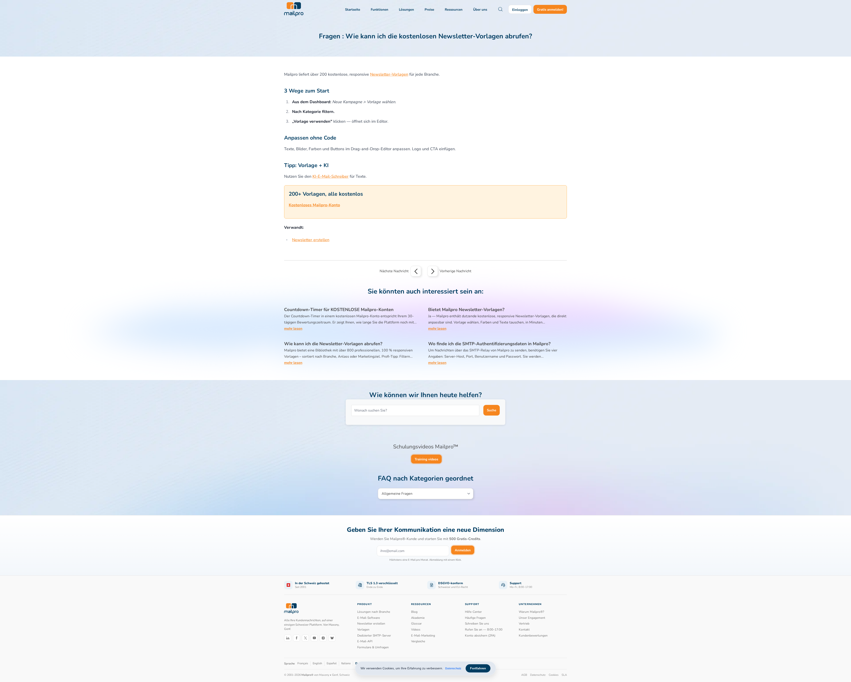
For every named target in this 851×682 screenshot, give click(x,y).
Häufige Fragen (475, 618)
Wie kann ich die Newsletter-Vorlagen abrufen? (333, 344)
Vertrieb (524, 623)
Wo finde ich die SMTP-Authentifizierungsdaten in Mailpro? (489, 344)
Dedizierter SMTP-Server (374, 635)
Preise (429, 9)
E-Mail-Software (368, 618)
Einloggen (520, 10)
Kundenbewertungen (533, 635)
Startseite (352, 9)
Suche (491, 410)
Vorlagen (363, 629)
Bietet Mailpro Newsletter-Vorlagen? (466, 310)
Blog (414, 612)
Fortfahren (478, 668)
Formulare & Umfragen (373, 647)
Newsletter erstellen (310, 239)
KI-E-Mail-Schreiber (330, 176)
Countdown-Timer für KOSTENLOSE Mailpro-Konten (339, 310)
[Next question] (432, 271)
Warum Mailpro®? (531, 612)
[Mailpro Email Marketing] (291, 608)
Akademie (418, 618)
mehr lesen (293, 328)
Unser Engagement (532, 618)
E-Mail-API (365, 641)
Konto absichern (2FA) (480, 635)
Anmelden (463, 550)
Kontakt (524, 629)
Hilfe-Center (473, 612)
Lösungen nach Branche (373, 612)
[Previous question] (415, 271)
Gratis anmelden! (550, 9)
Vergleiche (418, 641)
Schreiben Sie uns (477, 623)
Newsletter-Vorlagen (389, 74)
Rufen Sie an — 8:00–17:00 (483, 629)
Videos (415, 629)
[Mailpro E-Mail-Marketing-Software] (293, 9)
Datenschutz (453, 668)
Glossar (416, 623)
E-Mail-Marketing (423, 635)
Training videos (426, 459)
